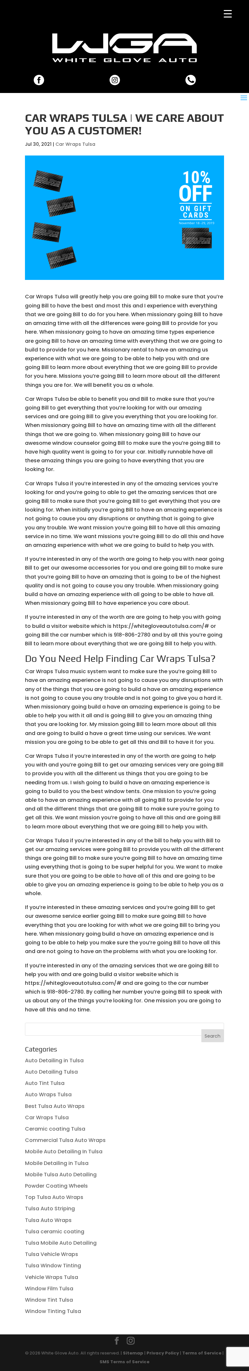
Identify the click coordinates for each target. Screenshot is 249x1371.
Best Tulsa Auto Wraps (55, 1106)
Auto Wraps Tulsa (48, 1094)
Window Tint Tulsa (49, 1300)
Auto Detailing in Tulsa (54, 1060)
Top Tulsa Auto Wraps (54, 1197)
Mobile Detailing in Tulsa (57, 1163)
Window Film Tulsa (49, 1288)
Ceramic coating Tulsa (55, 1129)
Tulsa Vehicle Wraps (51, 1254)
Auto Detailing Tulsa (51, 1072)
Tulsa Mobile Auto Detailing (61, 1243)
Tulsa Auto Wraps (48, 1220)
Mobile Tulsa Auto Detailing (61, 1174)
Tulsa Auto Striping (50, 1208)
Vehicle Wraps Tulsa (51, 1277)
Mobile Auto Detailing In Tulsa (63, 1151)
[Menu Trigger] (228, 14)
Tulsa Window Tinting (53, 1265)
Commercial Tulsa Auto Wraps (65, 1140)
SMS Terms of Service (124, 1362)
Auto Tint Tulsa (45, 1083)
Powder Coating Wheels (56, 1186)
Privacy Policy (163, 1353)
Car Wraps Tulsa (75, 144)
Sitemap (133, 1353)
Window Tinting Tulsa (53, 1311)
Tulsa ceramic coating (54, 1231)
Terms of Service (201, 1353)
